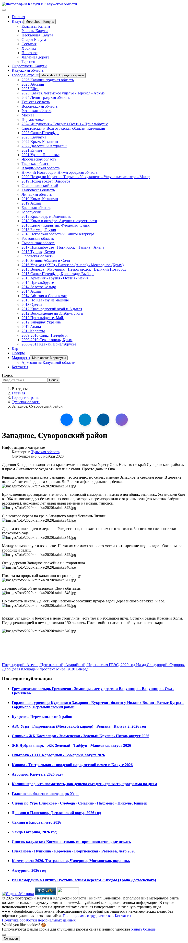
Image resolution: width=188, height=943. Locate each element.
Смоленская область (38, 243)
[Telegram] (85, 420)
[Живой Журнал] (103, 420)
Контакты (20, 367)
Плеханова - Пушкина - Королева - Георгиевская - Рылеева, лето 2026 (73, 851)
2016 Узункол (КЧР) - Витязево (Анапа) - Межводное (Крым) (73, 265)
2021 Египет (32, 150)
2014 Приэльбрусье (38, 282)
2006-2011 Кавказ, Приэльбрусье (49, 344)
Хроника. (29, 48)
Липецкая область (37, 194)
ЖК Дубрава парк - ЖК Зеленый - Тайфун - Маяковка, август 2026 (71, 745)
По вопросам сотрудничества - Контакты (97, 916)
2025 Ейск (30, 89)
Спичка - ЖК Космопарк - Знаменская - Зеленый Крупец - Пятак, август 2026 (80, 736)
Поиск (7, 375)
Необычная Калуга (37, 35)
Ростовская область (38, 238)
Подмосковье (33, 119)
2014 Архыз (31, 291)
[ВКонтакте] (66, 420)
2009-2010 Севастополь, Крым (47, 340)
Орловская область (37, 256)
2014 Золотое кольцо (39, 287)
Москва (28, 115)
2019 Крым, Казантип (40, 199)
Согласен (11, 938)
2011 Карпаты (33, 331)
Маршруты (21, 358)
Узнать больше (143, 929)
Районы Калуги (35, 31)
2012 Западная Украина (41, 322)
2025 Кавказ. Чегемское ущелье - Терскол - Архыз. (64, 93)
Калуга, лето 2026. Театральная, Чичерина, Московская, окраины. (71, 861)
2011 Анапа (31, 326)
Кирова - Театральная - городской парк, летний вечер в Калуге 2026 (72, 765)
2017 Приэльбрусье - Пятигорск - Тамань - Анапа (63, 247)
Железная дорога (35, 57)
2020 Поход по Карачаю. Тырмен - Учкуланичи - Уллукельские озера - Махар (86, 177)
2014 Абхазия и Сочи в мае (44, 296)
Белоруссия (31, 212)
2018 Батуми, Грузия (39, 230)
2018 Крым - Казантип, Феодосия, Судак (56, 225)
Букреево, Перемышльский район (42, 716)
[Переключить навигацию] (4, 10)
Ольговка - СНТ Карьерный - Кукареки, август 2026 (58, 755)
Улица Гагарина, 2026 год (34, 832)
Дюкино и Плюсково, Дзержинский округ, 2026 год (56, 813)
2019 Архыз (31, 203)
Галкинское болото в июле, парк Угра (45, 794)
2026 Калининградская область (48, 80)
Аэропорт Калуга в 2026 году (37, 774)
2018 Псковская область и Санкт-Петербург (58, 234)
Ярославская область (39, 159)
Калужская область (28, 70)
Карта (17, 348)
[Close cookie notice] (4, 935)
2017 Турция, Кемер (38, 252)
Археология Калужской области (48, 362)
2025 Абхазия (33, 84)
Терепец (28, 61)
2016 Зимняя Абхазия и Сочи (46, 260)
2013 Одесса (32, 304)
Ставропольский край (40, 186)
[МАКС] (122, 420)
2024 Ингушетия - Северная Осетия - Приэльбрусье (65, 124)
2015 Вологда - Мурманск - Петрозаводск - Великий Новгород (74, 269)
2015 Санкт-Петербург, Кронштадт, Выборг (58, 274)
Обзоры (18, 353)
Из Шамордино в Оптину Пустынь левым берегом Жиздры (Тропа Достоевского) (84, 880)
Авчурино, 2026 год (29, 870)
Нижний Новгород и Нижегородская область (59, 172)
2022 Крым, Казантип (40, 141)
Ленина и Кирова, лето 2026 (36, 822)
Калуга (18, 21)
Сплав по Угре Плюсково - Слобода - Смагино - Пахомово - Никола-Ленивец (79, 803)
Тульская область (36, 102)
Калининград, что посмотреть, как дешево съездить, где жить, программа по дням (84, 784)
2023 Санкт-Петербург (40, 133)
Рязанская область (36, 111)
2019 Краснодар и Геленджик (46, 216)
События (29, 44)
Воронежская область (40, 106)
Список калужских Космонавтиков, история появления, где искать (71, 842)
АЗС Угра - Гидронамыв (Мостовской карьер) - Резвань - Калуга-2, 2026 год (79, 726)
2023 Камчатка (34, 137)
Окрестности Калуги (29, 66)
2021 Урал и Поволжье (40, 155)
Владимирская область (40, 168)
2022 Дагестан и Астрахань (44, 146)
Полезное (29, 53)
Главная (18, 17)
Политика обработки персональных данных (39, 920)
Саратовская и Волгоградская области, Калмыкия (63, 128)
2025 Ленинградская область (46, 97)
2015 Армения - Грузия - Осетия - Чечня (55, 278)
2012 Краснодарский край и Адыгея (52, 309)
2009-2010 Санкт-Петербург (45, 335)
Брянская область (36, 208)
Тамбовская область (38, 190)
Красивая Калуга (36, 26)
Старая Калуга (34, 39)
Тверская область (36, 163)
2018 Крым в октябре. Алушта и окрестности (59, 221)
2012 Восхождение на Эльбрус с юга (52, 313)
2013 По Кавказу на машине (45, 300)
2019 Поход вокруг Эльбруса (46, 181)
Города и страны (25, 75)
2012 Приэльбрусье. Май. (43, 318)
